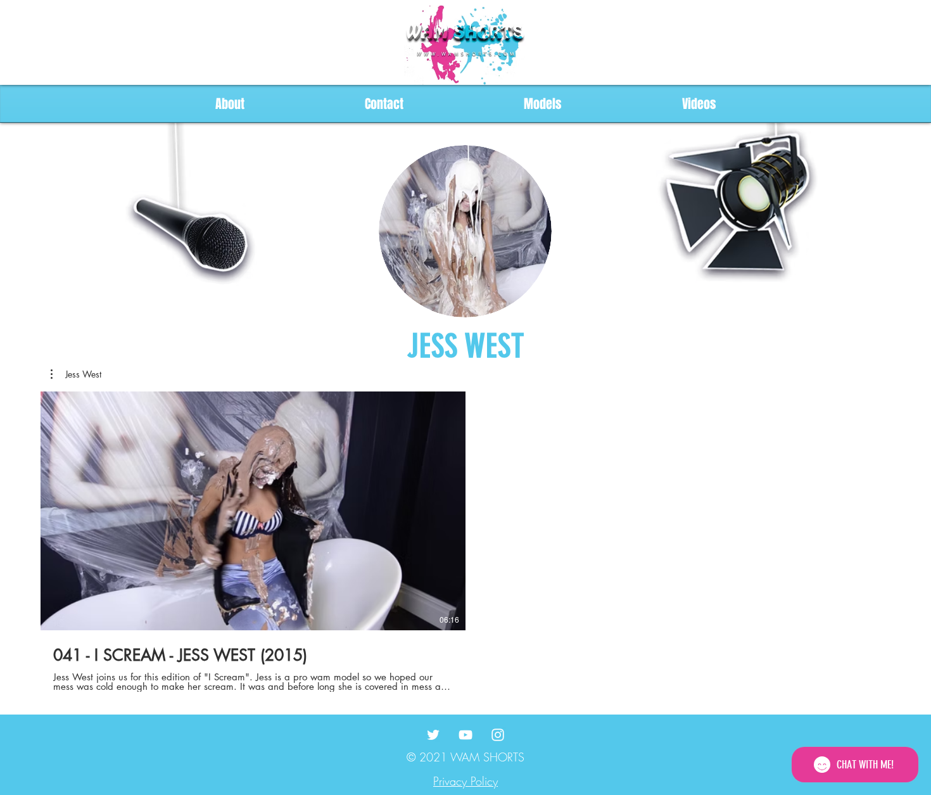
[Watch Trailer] (234, 511)
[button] (76, 374)
